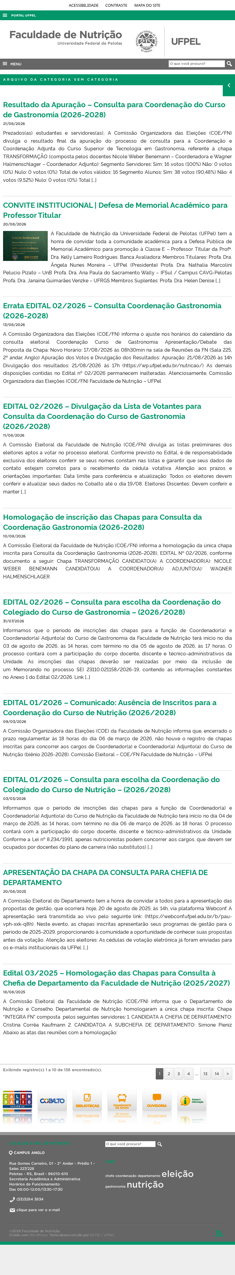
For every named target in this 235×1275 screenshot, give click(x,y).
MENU (14, 64)
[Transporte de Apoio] (122, 1108)
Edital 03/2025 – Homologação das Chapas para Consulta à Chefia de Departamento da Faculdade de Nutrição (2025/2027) (116, 977)
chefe (109, 1176)
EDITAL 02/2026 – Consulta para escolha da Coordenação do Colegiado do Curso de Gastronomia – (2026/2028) (112, 606)
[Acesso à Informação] (192, 1108)
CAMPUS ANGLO (29, 1153)
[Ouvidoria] (157, 1108)
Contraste (116, 5)
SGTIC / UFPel (102, 1235)
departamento (149, 1176)
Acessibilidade (84, 5)
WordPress (38, 1235)
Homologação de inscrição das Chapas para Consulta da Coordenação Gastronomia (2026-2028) (102, 521)
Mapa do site (147, 5)
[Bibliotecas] (87, 1108)
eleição (178, 1174)
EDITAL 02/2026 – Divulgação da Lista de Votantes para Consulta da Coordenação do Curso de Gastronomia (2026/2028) (102, 416)
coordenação (125, 1176)
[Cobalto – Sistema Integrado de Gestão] (52, 1108)
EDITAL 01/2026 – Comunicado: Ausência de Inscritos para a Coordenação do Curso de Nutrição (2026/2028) (110, 707)
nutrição (145, 1184)
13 (205, 1074)
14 (217, 1074)
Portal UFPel (23, 15)
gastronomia (115, 1186)
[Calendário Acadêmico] (17, 1108)
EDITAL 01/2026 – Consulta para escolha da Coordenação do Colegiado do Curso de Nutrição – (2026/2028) (111, 784)
